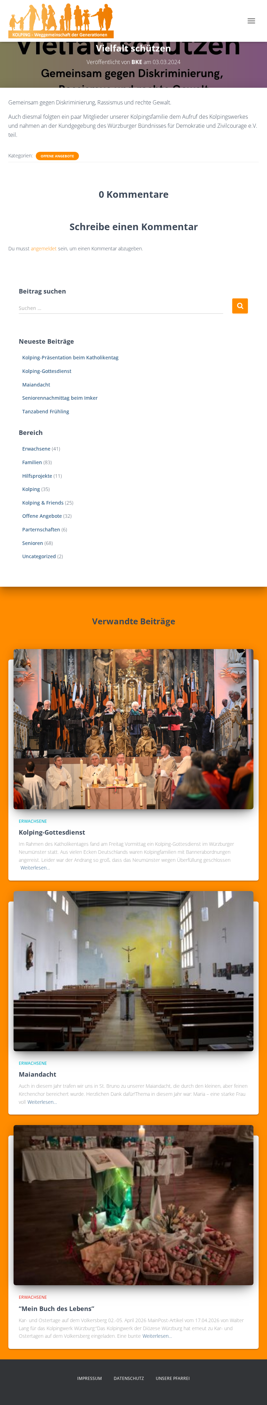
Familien (32, 462)
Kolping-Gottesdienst (46, 371)
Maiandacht (36, 384)
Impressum (89, 1378)
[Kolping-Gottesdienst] (133, 728)
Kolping (31, 489)
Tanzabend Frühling (45, 411)
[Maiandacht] (133, 970)
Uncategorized (39, 556)
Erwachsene (36, 448)
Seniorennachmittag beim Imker (60, 398)
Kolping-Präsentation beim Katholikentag (70, 357)
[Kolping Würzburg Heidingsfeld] (63, 20)
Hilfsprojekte (37, 476)
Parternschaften (41, 529)
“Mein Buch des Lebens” (56, 1308)
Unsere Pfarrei (173, 1378)
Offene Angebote (57, 156)
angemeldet (44, 248)
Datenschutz (129, 1378)
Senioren (32, 543)
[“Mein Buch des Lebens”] (133, 1204)
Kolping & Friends (43, 502)
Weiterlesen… (35, 867)
